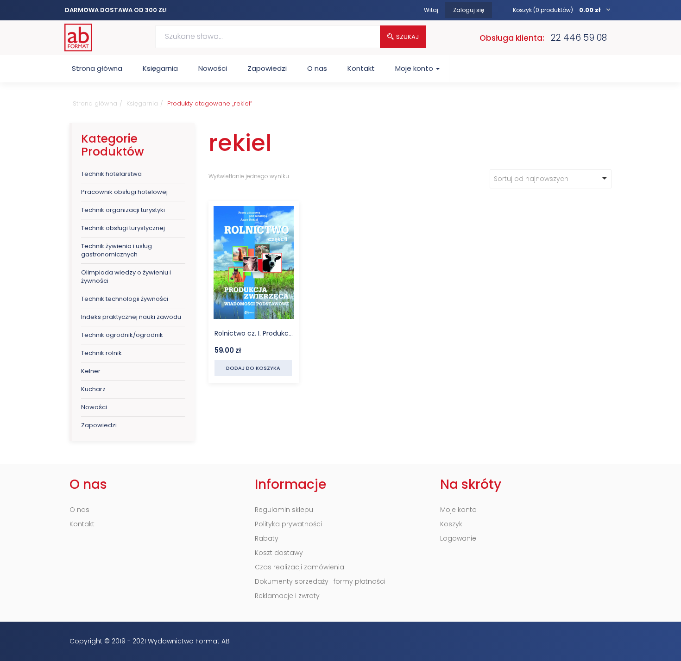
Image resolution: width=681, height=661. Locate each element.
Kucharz (93, 389)
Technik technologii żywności (124, 298)
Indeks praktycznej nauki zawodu (131, 316)
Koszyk (451, 524)
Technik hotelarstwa (111, 173)
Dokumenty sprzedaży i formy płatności (320, 581)
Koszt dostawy (279, 552)
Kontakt (361, 68)
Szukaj (407, 36)
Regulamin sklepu (284, 509)
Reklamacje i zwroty (287, 595)
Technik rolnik (101, 353)
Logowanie (458, 538)
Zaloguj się (468, 10)
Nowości (212, 68)
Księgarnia (160, 68)
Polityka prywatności (288, 524)
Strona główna (97, 68)
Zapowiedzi (267, 68)
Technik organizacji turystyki (123, 210)
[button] (562, 10)
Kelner (91, 371)
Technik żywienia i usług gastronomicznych (116, 250)
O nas (317, 68)
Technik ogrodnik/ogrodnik (122, 334)
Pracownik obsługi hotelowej (124, 191)
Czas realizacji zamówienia (299, 567)
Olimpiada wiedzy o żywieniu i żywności (126, 276)
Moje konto (415, 68)
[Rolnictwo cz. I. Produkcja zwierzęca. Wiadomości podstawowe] (254, 212)
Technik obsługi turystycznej (123, 228)
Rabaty (266, 538)
